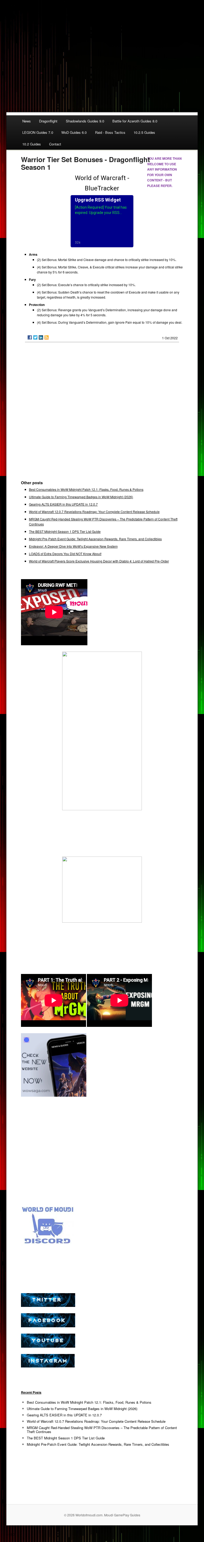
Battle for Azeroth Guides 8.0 (134, 120)
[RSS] (46, 337)
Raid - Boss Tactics (110, 132)
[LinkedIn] (41, 337)
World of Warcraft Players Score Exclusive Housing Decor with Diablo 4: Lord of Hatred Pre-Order (99, 561)
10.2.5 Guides (144, 132)
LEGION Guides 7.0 (37, 132)
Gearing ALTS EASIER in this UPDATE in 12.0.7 (63, 504)
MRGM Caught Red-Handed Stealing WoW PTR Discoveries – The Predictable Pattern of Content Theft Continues (102, 1429)
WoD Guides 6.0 (74, 132)
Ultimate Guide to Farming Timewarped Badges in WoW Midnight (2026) (81, 497)
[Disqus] (102, 413)
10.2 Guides (31, 144)
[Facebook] (30, 337)
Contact (55, 144)
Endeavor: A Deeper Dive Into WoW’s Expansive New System (73, 546)
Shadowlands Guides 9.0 (85, 120)
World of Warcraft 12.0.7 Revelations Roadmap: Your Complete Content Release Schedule (94, 511)
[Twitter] (35, 337)
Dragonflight (48, 120)
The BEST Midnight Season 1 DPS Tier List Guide (65, 531)
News (26, 120)
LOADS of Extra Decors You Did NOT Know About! (65, 553)
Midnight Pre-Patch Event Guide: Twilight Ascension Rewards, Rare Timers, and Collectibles (95, 539)
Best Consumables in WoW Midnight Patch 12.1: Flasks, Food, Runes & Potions (86, 489)
